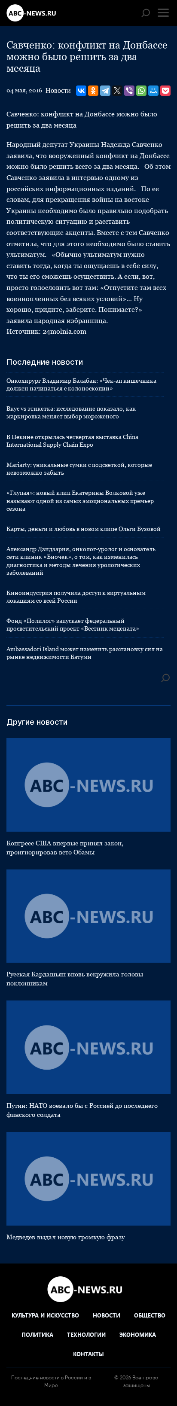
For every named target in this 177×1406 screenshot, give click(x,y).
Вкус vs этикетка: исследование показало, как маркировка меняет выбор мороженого (71, 412)
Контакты (88, 1353)
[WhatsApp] (141, 90)
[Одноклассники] (93, 90)
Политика (37, 1334)
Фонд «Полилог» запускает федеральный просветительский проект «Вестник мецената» (72, 624)
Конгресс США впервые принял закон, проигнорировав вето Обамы (64, 847)
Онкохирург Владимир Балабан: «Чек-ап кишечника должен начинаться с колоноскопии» (81, 384)
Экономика (137, 1334)
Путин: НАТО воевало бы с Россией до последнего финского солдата (82, 1110)
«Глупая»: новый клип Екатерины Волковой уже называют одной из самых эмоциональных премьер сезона (80, 500)
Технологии (86, 1334)
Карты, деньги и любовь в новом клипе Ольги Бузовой (83, 528)
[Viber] (129, 90)
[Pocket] (165, 90)
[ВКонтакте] (81, 90)
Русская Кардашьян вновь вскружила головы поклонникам (74, 978)
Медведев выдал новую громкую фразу (65, 1237)
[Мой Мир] (153, 90)
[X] (117, 90)
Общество (149, 1315)
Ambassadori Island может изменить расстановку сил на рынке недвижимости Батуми (84, 653)
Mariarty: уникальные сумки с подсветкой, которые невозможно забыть (79, 468)
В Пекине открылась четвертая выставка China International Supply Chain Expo (72, 440)
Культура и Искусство (45, 1315)
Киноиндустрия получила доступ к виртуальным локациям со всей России (76, 596)
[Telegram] (105, 90)
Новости (58, 90)
